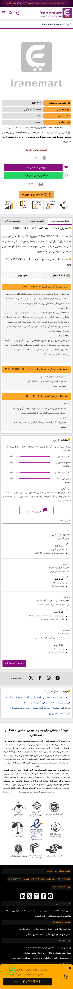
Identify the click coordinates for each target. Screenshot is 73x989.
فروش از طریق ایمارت (43, 929)
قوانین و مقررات (12, 910)
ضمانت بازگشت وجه (21, 958)
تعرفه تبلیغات (24, 929)
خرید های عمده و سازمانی (34, 953)
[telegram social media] (50, 896)
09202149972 (22, 3)
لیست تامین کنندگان (34, 934)
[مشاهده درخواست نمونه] (50, 205)
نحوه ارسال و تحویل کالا (32, 195)
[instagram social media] (36, 896)
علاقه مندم (16, 678)
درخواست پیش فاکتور (62, 958)
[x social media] (29, 896)
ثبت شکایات (40, 916)
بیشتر (5, 792)
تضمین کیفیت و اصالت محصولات (40, 947)
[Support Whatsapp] (10, 970)
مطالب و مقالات (28, 910)
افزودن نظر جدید (34, 512)
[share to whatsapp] (48, 678)
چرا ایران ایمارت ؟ (64, 947)
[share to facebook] (39, 678)
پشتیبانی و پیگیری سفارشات (59, 916)
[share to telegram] (57, 678)
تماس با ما (66, 910)
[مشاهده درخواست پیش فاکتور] (36, 205)
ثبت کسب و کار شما (63, 929)
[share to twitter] (31, 678)
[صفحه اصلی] (54, 12)
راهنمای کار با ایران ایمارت (48, 910)
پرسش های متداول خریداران (59, 953)
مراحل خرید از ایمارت (41, 958)
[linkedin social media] (22, 896)
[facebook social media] (43, 896)
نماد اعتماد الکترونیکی (36, 830)
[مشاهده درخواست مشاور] (64, 205)
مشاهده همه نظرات (14, 663)
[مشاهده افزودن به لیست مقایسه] (23, 205)
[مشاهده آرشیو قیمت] (9, 205)
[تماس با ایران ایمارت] (17, 13)
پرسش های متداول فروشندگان (58, 934)
